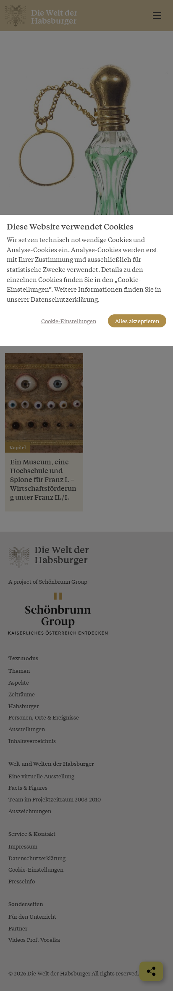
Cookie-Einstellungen (68, 321)
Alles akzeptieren (137, 321)
